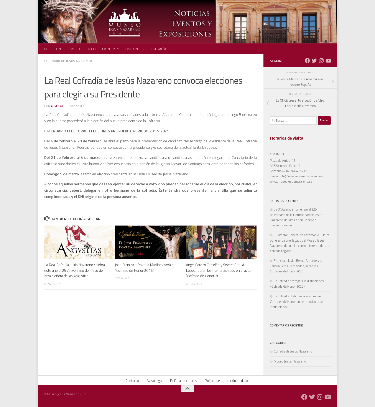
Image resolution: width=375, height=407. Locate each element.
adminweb (58, 106)
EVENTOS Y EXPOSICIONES (121, 48)
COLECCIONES (54, 48)
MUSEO (76, 48)
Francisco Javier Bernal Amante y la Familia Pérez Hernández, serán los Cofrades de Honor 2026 (296, 266)
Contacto (132, 380)
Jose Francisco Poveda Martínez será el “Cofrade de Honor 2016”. (144, 267)
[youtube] (328, 60)
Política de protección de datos (227, 380)
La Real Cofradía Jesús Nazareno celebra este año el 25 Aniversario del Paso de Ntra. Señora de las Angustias (74, 270)
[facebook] (307, 60)
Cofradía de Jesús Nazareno (69, 60)
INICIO (92, 48)
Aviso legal (154, 380)
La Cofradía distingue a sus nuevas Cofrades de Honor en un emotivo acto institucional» (296, 301)
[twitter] (314, 60)
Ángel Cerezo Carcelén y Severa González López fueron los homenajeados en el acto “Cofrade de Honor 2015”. (218, 270)
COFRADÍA (158, 48)
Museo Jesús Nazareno (290, 361)
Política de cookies (183, 380)
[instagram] (321, 60)
